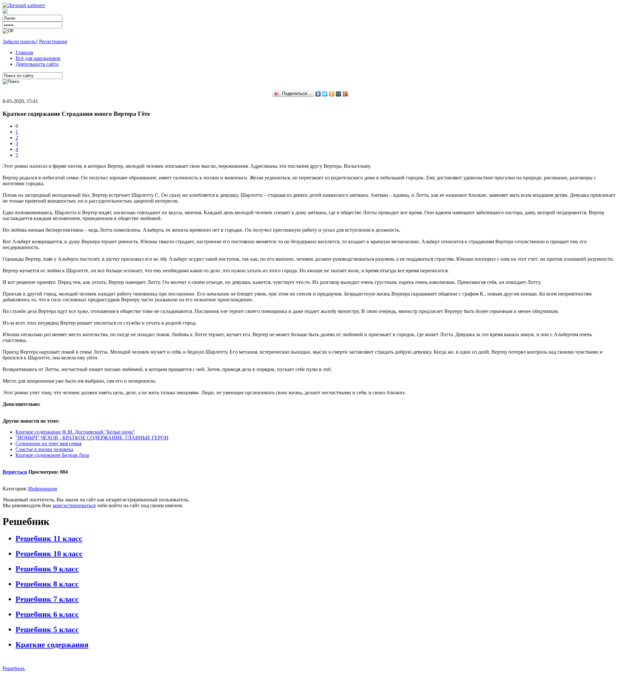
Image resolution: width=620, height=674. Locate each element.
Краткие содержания (52, 644)
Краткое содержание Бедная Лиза (52, 455)
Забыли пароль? (20, 41)
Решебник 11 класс (49, 538)
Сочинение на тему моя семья (48, 443)
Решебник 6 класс (47, 614)
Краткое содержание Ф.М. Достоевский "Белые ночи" (75, 432)
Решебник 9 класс (47, 569)
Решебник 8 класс (47, 584)
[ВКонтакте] (318, 94)
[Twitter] (325, 94)
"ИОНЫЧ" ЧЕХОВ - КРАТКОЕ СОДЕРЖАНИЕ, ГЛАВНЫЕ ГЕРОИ (92, 437)
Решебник (14, 668)
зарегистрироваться (74, 505)
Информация (42, 488)
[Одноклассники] (331, 94)
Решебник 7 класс (47, 599)
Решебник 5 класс (47, 629)
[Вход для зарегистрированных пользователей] (24, 5)
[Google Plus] (345, 94)
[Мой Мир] (338, 94)
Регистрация (53, 41)
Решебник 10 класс (49, 553)
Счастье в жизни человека (44, 449)
